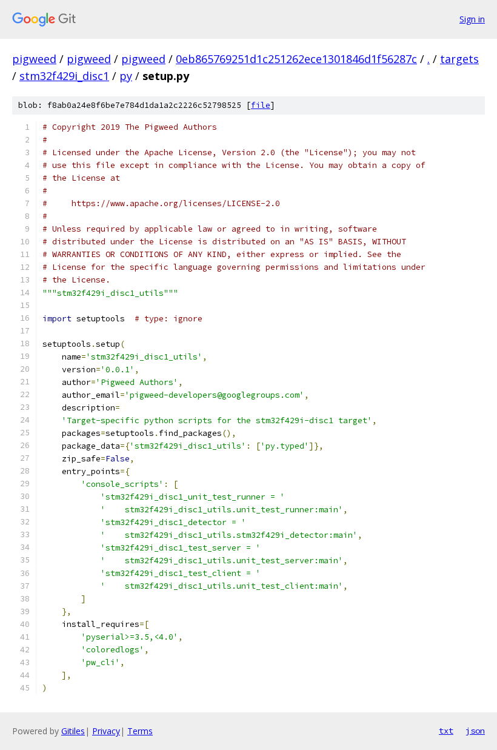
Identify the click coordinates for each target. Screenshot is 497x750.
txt (446, 730)
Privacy (106, 731)
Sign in (472, 19)
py (125, 76)
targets (459, 59)
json (475, 730)
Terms (140, 731)
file (260, 105)
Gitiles (73, 731)
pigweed (34, 59)
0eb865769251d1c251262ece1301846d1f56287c (296, 59)
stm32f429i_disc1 (64, 76)
